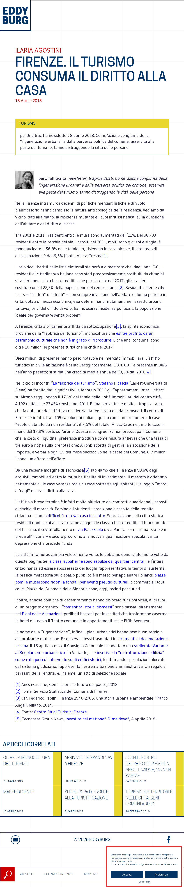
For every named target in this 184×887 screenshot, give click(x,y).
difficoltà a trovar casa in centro (76, 515)
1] (18, 684)
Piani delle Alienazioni (42, 613)
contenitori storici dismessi (88, 607)
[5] (86, 470)
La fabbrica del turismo (74, 383)
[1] (104, 255)
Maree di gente (18, 791)
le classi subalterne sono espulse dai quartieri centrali (96, 561)
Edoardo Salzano (58, 874)
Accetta (126, 874)
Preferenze (161, 874)
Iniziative (91, 874)
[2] (121, 287)
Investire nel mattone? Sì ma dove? (97, 718)
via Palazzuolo (90, 529)
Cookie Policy (144, 881)
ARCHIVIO (26, 874)
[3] (118, 326)
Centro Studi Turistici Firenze (60, 711)
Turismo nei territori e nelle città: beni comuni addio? (149, 797)
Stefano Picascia (113, 383)
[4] (148, 372)
